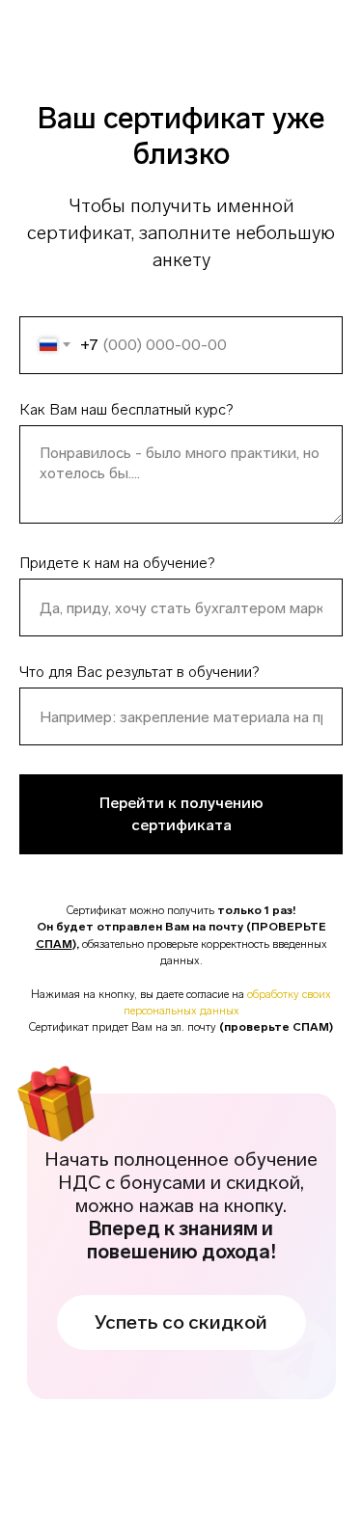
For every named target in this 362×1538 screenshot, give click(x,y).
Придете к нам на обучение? (116, 562)
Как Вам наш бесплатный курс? (126, 409)
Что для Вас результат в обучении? (139, 671)
